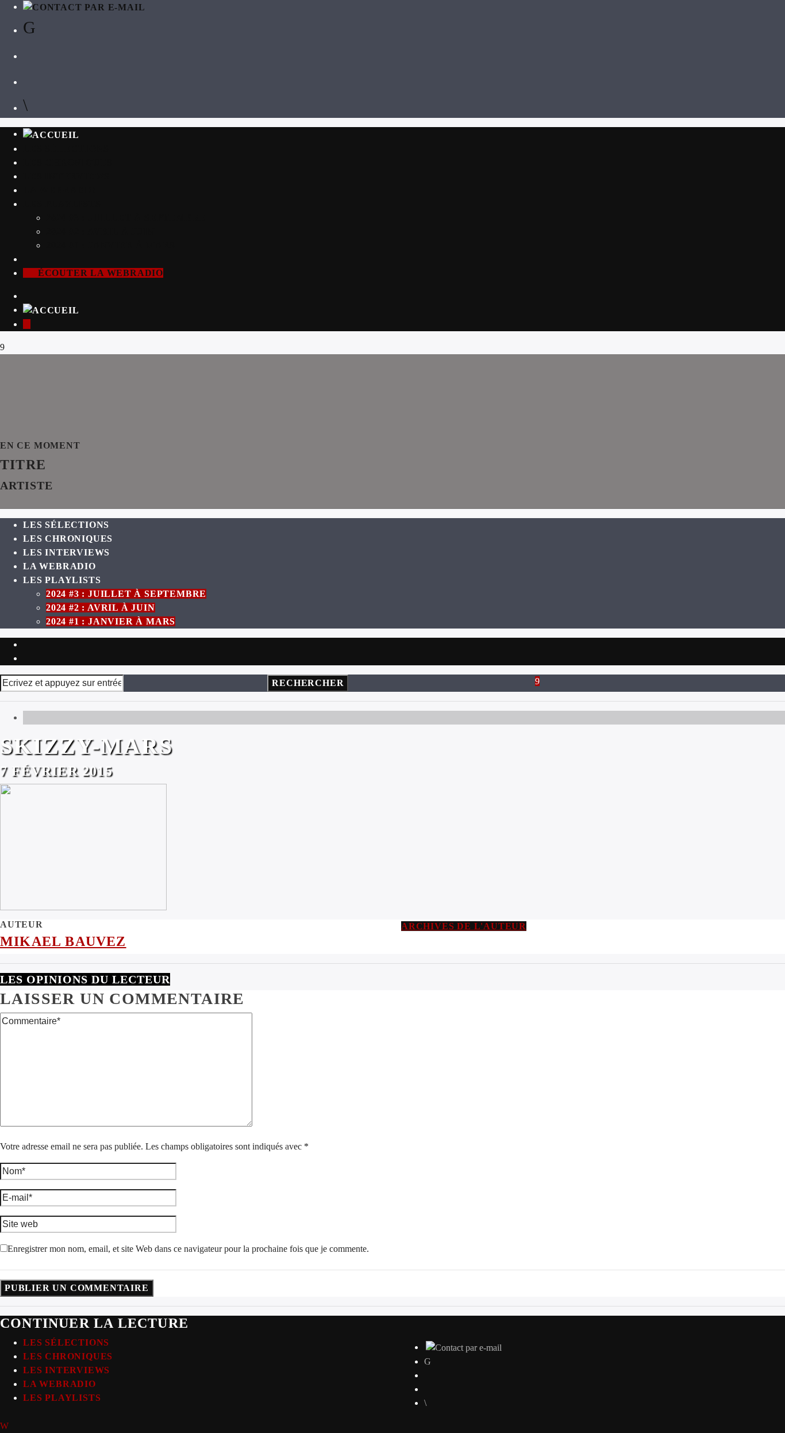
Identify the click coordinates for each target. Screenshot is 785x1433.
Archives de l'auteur (463, 926)
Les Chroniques (68, 162)
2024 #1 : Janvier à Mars (110, 245)
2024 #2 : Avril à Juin (100, 231)
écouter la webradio (99, 273)
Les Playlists (62, 204)
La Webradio (59, 190)
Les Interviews (66, 176)
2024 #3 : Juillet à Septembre (126, 218)
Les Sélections (66, 149)
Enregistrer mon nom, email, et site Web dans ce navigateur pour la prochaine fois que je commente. (188, 1249)
